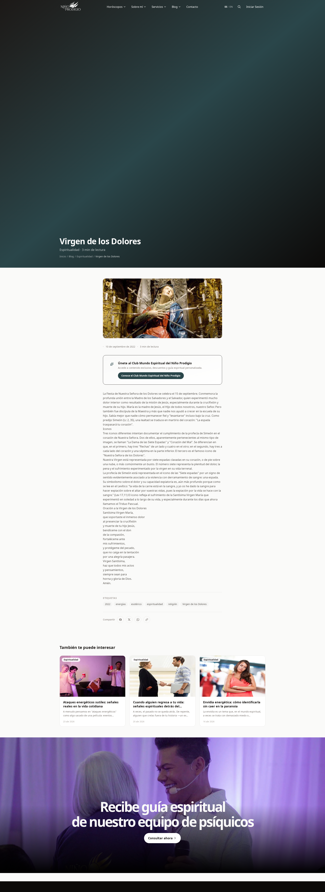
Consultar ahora (160, 838)
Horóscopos (115, 7)
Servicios (157, 7)
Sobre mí (137, 7)
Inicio (63, 256)
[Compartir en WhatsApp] (138, 619)
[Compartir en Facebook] (120, 619)
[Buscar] (239, 7)
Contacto (192, 7)
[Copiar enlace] (146, 619)
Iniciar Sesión (254, 7)
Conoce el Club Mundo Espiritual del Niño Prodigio (150, 375)
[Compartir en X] (129, 619)
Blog (175, 7)
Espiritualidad (85, 256)
